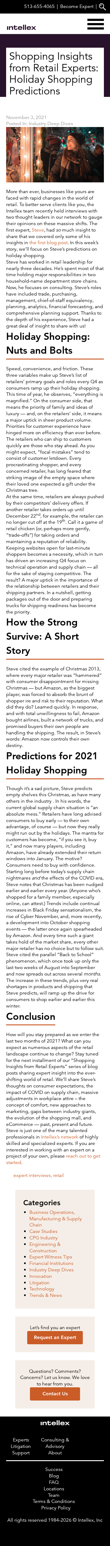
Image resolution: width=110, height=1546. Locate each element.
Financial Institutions (51, 1263)
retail (58, 1175)
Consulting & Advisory (55, 1443)
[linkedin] (55, 1532)
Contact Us (55, 1394)
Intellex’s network (59, 1137)
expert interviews (32, 1175)
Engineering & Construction (45, 1247)
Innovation (40, 1276)
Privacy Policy (56, 1508)
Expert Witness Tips (50, 1257)
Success (54, 1469)
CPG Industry (43, 1238)
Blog (54, 1476)
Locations (54, 1489)
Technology (41, 1289)
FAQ (54, 1482)
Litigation (39, 1283)
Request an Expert (55, 1337)
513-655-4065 (39, 6)
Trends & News (45, 1295)
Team (54, 1495)
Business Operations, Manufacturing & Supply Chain (55, 1218)
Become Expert (77, 6)
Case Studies (43, 1231)
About (55, 1453)
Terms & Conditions (54, 1501)
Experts (21, 1440)
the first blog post (48, 243)
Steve (38, 230)
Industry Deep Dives (51, 124)
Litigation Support (21, 1449)
